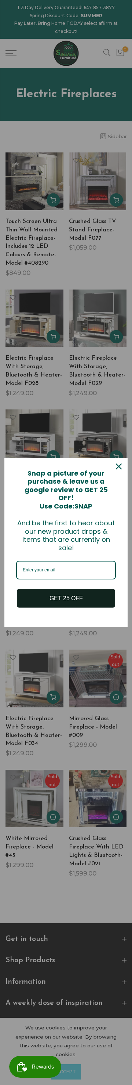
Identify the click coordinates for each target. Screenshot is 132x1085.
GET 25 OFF (66, 598)
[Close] (119, 466)
